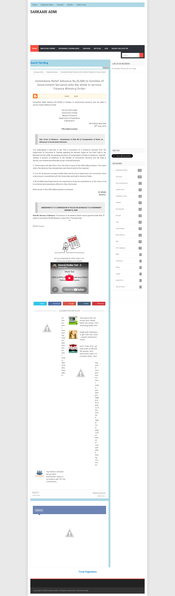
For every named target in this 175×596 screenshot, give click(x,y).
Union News (120, 228)
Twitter (42, 303)
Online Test (120, 189)
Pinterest (100, 303)
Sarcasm (119, 176)
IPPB (117, 254)
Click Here (41, 226)
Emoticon (39, 510)
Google (71, 303)
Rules (118, 267)
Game (118, 274)
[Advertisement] (101, 26)
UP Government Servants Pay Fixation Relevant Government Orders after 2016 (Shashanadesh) (63, 346)
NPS (117, 241)
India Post (119, 280)
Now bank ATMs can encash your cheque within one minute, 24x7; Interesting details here (89, 322)
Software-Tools (121, 196)
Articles (118, 202)
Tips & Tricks (120, 287)
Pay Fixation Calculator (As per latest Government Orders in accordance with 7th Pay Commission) (55, 476)
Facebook (56, 303)
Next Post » (101, 496)
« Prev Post (36, 495)
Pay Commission (122, 183)
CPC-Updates (120, 248)
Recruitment (120, 235)
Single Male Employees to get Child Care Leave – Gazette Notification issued (89, 336)
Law (117, 222)
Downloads (120, 209)
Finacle (118, 215)
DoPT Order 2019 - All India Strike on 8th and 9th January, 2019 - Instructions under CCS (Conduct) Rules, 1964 (88, 351)
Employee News (121, 170)
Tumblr (85, 303)
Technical (119, 261)
